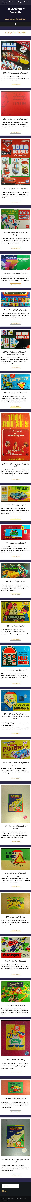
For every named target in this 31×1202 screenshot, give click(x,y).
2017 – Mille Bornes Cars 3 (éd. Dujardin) (15, 73)
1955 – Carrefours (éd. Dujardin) (15, 1005)
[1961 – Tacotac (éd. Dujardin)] (15, 612)
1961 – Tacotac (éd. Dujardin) (15, 626)
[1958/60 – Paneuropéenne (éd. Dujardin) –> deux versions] (15, 749)
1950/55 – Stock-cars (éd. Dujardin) (16, 1098)
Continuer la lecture (15, 84)
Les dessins (27, 1)
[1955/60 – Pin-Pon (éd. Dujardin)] (15, 947)
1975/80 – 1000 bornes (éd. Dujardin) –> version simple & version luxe (15, 353)
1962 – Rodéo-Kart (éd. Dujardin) (15, 581)
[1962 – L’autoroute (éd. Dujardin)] (15, 532)
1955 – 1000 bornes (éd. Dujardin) (15, 873)
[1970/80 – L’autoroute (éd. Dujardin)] (15, 381)
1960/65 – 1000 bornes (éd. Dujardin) (15, 670)
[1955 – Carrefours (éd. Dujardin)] (15, 991)
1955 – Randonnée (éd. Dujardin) (15, 917)
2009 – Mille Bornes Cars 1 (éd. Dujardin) (15, 188)
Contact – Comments (3, 2)
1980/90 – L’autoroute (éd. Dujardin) (15, 310)
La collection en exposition (19, 2)
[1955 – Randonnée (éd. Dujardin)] (15, 903)
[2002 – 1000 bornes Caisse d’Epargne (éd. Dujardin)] (15, 219)
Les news (11, 1)
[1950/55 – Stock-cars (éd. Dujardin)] (15, 1087)
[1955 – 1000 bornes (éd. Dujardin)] (15, 859)
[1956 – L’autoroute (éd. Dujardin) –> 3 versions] (15, 803)
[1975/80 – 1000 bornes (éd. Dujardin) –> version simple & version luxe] (15, 339)
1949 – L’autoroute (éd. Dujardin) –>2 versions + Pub (15, 1160)
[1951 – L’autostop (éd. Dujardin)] (15, 1038)
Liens (4, 1191)
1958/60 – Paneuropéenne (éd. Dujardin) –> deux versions (15, 763)
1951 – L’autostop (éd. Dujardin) (15, 1059)
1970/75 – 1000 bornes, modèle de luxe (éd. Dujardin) (15, 465)
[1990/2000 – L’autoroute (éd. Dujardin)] (15, 262)
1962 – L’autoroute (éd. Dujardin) (15, 543)
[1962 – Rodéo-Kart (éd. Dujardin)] (15, 570)
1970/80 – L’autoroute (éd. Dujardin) (15, 392)
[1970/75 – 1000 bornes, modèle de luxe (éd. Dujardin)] (15, 436)
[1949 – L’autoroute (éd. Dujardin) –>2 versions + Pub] (15, 1137)
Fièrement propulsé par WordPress (9, 1198)
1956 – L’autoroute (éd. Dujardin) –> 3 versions (16, 827)
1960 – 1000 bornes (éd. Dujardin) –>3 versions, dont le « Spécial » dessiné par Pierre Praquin (15, 716)
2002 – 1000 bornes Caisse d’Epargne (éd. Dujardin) (15, 233)
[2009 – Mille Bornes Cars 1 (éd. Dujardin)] (15, 162)
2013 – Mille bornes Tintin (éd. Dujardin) (15, 119)
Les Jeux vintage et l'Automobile (15, 11)
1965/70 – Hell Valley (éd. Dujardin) (15, 504)
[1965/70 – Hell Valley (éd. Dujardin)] (15, 493)
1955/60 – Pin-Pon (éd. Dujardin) (15, 961)
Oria (23, 1198)
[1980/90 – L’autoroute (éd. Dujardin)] (15, 299)
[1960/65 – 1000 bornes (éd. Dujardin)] (15, 656)
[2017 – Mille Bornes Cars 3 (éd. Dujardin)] (15, 55)
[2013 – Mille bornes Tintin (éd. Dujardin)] (15, 103)
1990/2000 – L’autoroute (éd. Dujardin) (15, 273)
